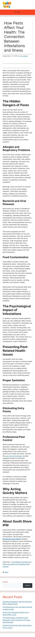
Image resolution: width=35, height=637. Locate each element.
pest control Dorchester (14, 456)
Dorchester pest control (12, 539)
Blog (6, 572)
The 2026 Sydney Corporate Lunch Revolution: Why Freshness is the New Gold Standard (16, 620)
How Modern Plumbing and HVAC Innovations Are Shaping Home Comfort (17, 564)
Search (5, 582)
